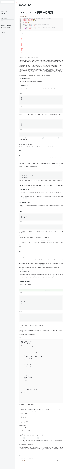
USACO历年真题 (4, 18)
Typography (4, 32)
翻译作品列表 (3, 13)
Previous (38, 464)
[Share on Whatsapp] (61, 460)
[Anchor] (24, 55)
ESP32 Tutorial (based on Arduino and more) (6, 26)
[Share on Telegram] (62, 460)
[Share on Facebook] (57, 460)
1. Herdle (21, 35)
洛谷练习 (2, 20)
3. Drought (22, 48)
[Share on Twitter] (59, 460)
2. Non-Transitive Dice (23, 42)
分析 (21, 37)
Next (44, 464)
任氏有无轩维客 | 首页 (4, 11)
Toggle (16, 2)
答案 (21, 38)
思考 (21, 39)
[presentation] (38, 71)
